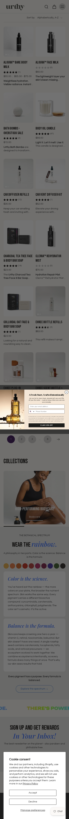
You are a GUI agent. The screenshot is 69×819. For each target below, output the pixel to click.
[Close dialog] (66, 392)
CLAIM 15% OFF (46, 425)
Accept (33, 793)
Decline (32, 801)
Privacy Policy (30, 783)
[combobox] (32, 411)
